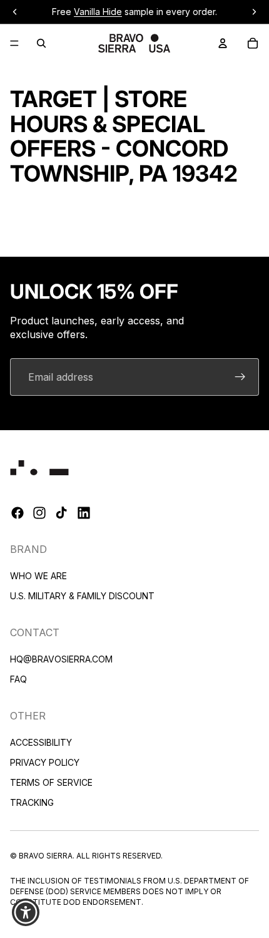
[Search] (41, 43)
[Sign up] (240, 377)
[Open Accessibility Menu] (26, 913)
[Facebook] (17, 513)
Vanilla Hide (98, 11)
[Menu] (14, 43)
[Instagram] (39, 513)
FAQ (18, 679)
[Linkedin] (83, 513)
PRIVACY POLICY (44, 762)
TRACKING (32, 802)
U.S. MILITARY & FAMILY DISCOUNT (82, 595)
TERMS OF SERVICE (51, 782)
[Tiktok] (61, 513)
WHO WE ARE (38, 575)
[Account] (223, 43)
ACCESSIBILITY (41, 742)
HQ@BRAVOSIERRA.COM (61, 659)
